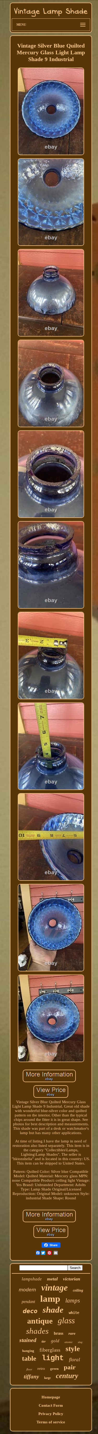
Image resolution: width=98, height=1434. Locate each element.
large (47, 1378)
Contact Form (51, 1405)
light (53, 1358)
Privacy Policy (50, 1414)
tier (44, 1341)
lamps (72, 1300)
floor (29, 1369)
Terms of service (51, 1422)
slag (80, 1342)
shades (37, 1331)
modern (27, 1289)
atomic (69, 1342)
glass (66, 1320)
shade (53, 1309)
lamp (50, 1299)
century (67, 1376)
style (73, 1349)
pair (70, 1367)
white (74, 1313)
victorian (71, 1278)
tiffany (31, 1376)
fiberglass (49, 1350)
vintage (54, 1287)
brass (58, 1333)
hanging (28, 1351)
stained (27, 1340)
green (54, 1369)
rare (72, 1333)
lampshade (32, 1279)
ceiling (78, 1290)
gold (55, 1340)
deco (30, 1311)
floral (74, 1359)
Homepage (51, 1397)
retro (41, 1368)
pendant (28, 1301)
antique (40, 1321)
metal (52, 1278)
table (29, 1358)
